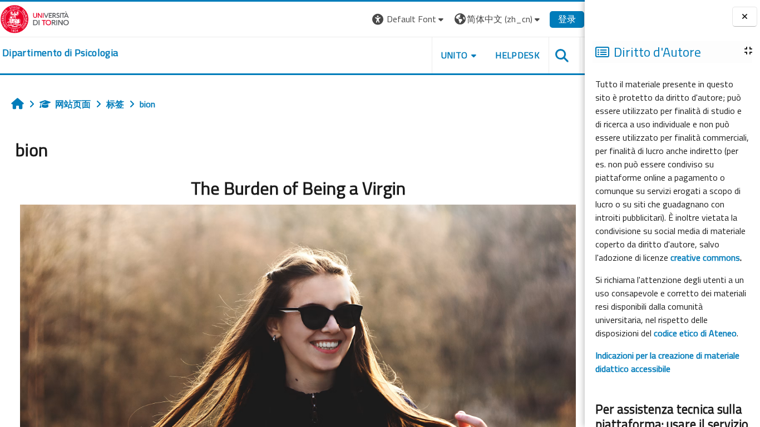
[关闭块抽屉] (744, 17)
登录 (567, 19)
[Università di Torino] (35, 17)
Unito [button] (454, 55)
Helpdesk (517, 55)
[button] (409, 19)
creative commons (705, 257)
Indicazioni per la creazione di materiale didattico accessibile (667, 362)
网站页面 (73, 104)
